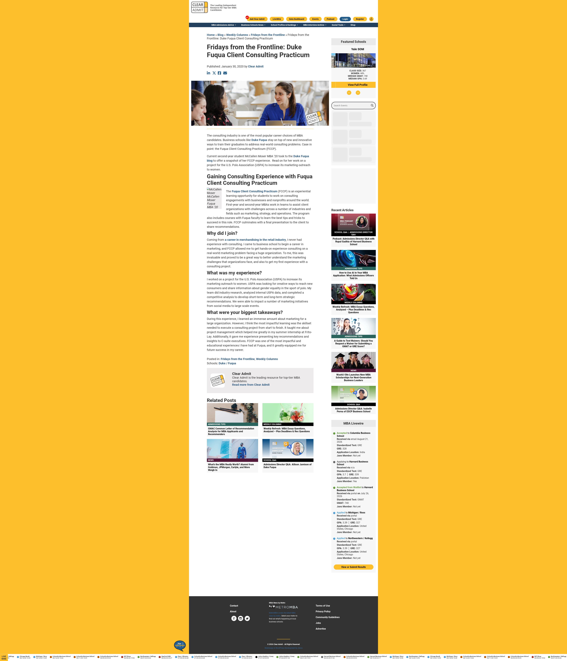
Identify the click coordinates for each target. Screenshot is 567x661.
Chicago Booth (10, 656)
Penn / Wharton (168, 656)
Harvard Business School (317, 656)
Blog (220, 35)
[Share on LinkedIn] (209, 73)
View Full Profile (353, 84)
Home (211, 35)
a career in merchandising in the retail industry (255, 239)
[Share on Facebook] (219, 73)
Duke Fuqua (259, 140)
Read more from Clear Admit (251, 384)
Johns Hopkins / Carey (251, 656)
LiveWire (3, 657)
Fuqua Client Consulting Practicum (254, 191)
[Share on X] (214, 73)
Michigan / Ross (26, 656)
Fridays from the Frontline (268, 35)
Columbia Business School (47, 656)
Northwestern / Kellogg (133, 656)
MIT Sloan (112, 656)
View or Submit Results (353, 567)
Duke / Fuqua (227, 363)
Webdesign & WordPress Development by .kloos (284, 648)
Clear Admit (256, 66)
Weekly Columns (237, 35)
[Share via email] (225, 73)
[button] (349, 93)
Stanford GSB (151, 656)
